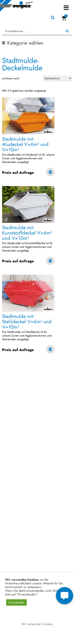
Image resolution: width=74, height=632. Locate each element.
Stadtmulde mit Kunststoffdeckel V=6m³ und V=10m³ (27, 233)
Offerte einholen (50, 172)
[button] (66, 7)
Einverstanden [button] (16, 602)
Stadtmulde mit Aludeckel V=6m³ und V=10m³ (25, 144)
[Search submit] (67, 31)
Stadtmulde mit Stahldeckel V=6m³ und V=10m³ (27, 321)
